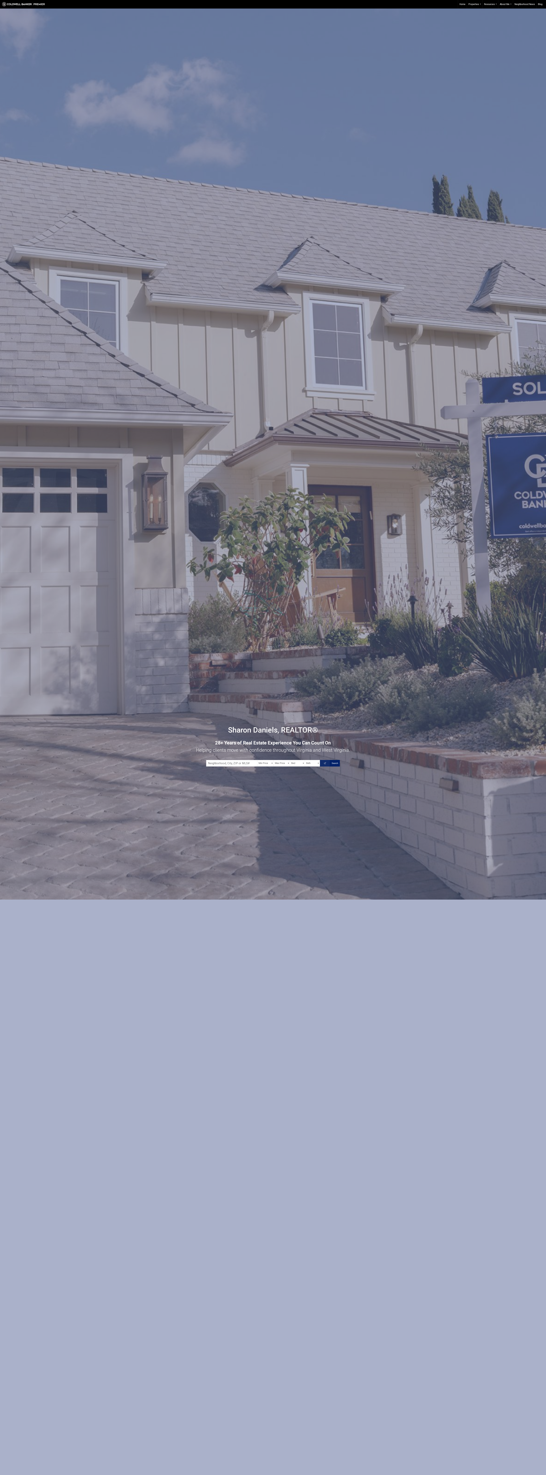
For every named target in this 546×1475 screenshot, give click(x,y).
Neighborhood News (524, 4)
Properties (475, 6)
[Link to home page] (25, 4)
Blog (540, 4)
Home (462, 4)
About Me (506, 6)
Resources (491, 6)
